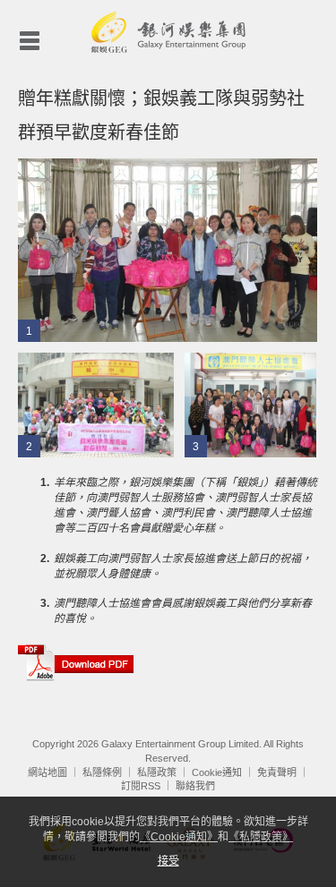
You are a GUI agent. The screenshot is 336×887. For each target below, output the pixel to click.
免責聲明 (277, 772)
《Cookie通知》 (179, 837)
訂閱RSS (140, 785)
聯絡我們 (195, 785)
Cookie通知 (217, 772)
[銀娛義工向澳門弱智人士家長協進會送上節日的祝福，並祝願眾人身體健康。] (96, 404)
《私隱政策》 (260, 837)
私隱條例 (102, 772)
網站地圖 (47, 772)
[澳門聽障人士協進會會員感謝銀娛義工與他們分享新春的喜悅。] (250, 404)
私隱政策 (157, 772)
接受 (168, 861)
